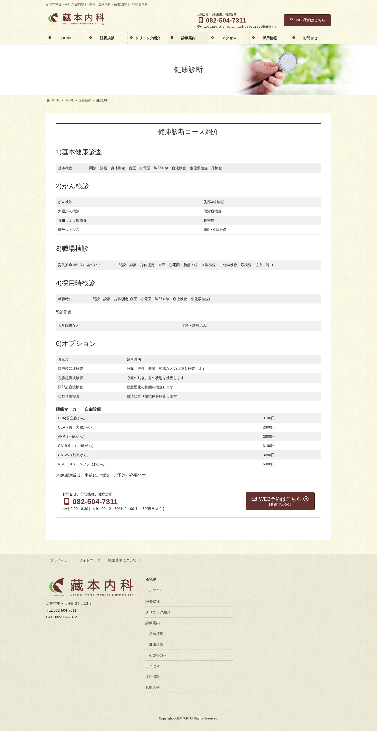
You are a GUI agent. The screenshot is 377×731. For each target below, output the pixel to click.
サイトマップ (90, 560)
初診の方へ (158, 655)
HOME (150, 580)
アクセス (152, 666)
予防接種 (156, 634)
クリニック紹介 (158, 612)
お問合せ (156, 590)
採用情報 (152, 677)
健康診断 (156, 644)
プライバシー (61, 560)
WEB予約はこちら (310, 20)
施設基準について (122, 560)
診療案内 (152, 623)
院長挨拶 (152, 601)
